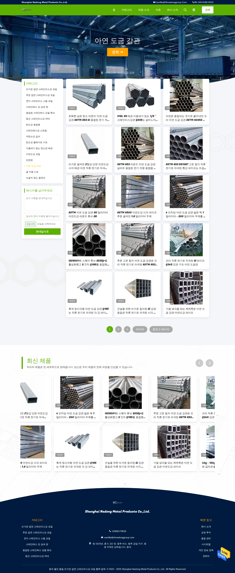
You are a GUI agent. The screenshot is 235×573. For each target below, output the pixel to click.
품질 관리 (206, 538)
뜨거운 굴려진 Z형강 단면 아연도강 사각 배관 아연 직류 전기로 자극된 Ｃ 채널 (89, 166)
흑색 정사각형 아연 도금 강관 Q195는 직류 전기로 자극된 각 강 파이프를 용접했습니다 (89, 311)
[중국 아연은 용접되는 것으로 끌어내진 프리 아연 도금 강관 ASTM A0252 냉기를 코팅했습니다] (186, 95)
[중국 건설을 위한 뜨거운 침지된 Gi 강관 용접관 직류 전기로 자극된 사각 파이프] (138, 288)
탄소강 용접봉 (33, 124)
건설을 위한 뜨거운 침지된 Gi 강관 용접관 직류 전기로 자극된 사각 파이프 (136, 311)
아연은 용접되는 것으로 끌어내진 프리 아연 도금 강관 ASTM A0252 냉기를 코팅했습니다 (186, 118)
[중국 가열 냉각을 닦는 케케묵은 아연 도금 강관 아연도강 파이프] (186, 288)
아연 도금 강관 (33, 166)
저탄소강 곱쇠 (33, 136)
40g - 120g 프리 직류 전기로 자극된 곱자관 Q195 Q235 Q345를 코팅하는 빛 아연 (190, 465)
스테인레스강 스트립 (36, 130)
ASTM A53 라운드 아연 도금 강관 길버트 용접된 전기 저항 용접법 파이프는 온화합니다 (136, 166)
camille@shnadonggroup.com (171, 2)
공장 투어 (206, 532)
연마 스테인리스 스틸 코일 (39, 101)
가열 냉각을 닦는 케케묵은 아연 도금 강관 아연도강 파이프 (185, 311)
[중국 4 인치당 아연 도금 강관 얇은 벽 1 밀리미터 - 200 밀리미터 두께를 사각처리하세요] (186, 191)
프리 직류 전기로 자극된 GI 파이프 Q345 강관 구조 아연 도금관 (185, 262)
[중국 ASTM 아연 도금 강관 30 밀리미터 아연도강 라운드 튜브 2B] (89, 191)
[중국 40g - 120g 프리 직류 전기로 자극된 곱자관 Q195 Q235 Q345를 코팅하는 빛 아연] (190, 442)
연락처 (206, 556)
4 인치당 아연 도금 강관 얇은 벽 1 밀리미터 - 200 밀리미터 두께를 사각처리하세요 (186, 214)
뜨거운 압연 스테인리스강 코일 (41, 89)
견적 (207, 9)
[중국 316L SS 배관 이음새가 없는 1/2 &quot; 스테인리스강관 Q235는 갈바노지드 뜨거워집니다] (138, 95)
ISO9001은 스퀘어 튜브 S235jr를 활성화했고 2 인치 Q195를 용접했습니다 (88, 262)
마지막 (140, 329)
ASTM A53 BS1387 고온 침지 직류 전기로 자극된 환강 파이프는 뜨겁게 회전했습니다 (186, 166)
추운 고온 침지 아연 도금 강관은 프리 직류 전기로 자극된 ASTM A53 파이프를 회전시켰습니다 (137, 262)
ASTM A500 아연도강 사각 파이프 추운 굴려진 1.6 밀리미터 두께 (137, 214)
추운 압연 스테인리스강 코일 (40, 95)
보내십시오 (42, 231)
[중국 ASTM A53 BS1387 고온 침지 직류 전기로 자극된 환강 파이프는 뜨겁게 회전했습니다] (186, 143)
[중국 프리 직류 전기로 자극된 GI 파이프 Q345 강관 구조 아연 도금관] (186, 239)
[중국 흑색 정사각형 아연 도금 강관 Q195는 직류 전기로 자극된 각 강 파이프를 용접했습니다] (89, 288)
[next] (209, 363)
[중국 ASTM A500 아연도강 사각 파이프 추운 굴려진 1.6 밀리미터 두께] (138, 191)
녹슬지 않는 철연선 (35, 177)
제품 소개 (143, 9)
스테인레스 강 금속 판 (37, 107)
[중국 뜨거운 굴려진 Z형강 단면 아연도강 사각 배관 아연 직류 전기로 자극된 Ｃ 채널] (89, 143)
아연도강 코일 (33, 154)
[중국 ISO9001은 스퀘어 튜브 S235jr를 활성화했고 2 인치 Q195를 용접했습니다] (89, 239)
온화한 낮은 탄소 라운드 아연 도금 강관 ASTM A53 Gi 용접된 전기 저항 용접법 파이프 (88, 118)
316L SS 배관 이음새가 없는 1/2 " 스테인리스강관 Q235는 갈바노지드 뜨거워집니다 (136, 118)
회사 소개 (172, 9)
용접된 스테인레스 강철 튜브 (40, 113)
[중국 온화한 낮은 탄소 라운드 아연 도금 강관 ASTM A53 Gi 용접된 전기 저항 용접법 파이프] (89, 95)
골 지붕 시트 (32, 172)
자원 (158, 9)
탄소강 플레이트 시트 (36, 142)
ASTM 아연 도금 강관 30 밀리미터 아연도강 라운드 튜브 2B (88, 214)
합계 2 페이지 (161, 329)
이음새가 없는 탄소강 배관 (39, 148)
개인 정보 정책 (206, 550)
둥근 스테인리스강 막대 (38, 118)
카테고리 (127, 9)
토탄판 (29, 160)
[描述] (194, 9)
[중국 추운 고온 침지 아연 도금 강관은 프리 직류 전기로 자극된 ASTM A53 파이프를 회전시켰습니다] (138, 239)
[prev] (199, 363)
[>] (127, 329)
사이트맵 (206, 544)
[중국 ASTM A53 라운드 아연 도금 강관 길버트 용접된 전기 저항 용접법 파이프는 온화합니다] (138, 143)
